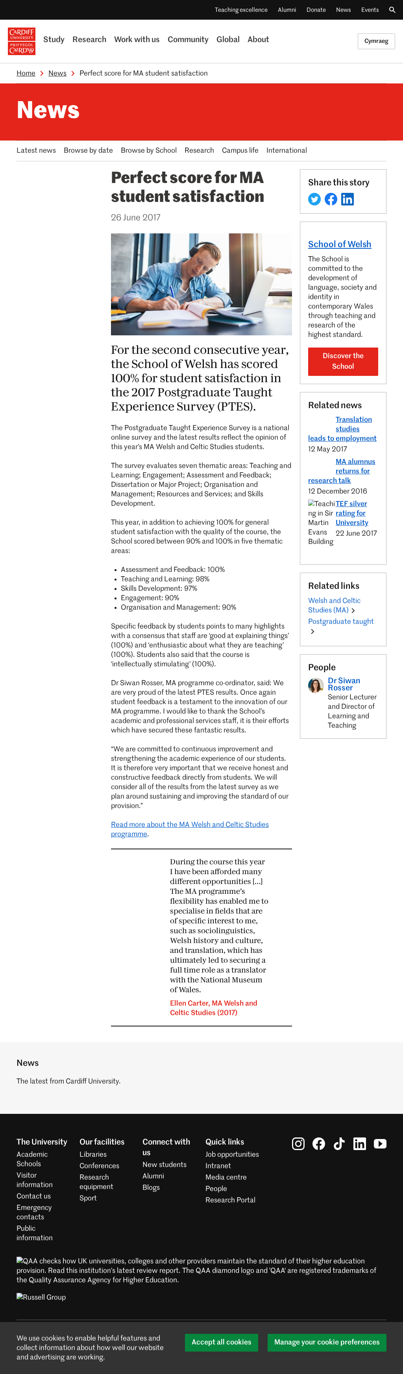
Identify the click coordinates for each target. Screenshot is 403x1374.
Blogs (151, 1187)
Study (54, 40)
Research (89, 40)
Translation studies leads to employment (342, 429)
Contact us (34, 1196)
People (216, 1189)
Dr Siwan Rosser (344, 684)
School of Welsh (340, 244)
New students (164, 1165)
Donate (316, 10)
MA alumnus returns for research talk (341, 472)
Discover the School (343, 361)
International (286, 150)
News (343, 10)
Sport (88, 1198)
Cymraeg (376, 41)
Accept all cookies (221, 1342)
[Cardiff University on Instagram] (298, 1143)
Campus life (240, 150)
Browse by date (88, 150)
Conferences (99, 1166)
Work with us (137, 40)
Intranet (218, 1166)
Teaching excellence (241, 10)
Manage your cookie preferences (327, 1342)
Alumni (287, 10)
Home (26, 73)
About (258, 40)
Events (370, 10)
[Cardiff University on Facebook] (318, 1143)
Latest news (36, 150)
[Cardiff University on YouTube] (380, 1143)
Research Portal (230, 1200)
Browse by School (149, 150)
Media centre (226, 1177)
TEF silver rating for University (352, 514)
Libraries (93, 1154)
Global (228, 40)
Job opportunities (232, 1154)
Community (188, 40)
